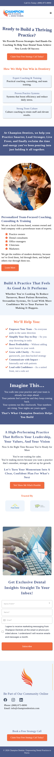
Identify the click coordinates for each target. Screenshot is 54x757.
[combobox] (27, 604)
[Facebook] (5, 700)
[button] (50, 13)
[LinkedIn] (21, 700)
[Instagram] (13, 700)
